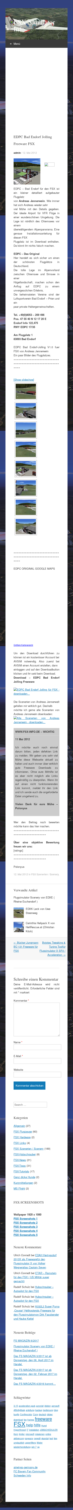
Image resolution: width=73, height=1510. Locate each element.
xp (38, 1446)
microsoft (30, 1434)
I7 (27, 1429)
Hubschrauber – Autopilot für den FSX (34, 1289)
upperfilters (30, 1442)
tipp (55, 1438)
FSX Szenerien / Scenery (45, 874)
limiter (22, 1434)
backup (38, 1410)
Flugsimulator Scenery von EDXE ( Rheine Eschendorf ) (34, 899)
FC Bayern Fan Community (30, 1471)
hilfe (37, 1424)
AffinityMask (19, 1410)
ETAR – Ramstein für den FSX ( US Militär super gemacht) (35, 1277)
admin (17, 153)
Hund (44, 1425)
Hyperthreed (20, 1429)
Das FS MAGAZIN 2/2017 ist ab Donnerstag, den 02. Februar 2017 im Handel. (35, 1374)
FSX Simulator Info (34, 25)
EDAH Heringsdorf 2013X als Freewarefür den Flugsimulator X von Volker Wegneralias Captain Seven (35, 1261)
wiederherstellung (22, 1446)
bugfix (16, 1414)
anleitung (30, 1410)
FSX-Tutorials (21, 1171)
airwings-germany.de (26, 1467)
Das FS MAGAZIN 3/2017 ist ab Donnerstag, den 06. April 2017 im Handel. (34, 1360)
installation (34, 1429)
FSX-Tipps (20, 1166)
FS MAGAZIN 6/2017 (26, 1340)
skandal (45, 1438)
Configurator (26, 1414)
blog (56, 1410)
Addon (47, 1405)
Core (35, 1414)
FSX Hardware (22, 1137)
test (51, 1438)
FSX (19, 1424)
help (29, 1424)
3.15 (16, 1405)
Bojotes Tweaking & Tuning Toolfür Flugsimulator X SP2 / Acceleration (52, 949)
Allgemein (19, 1126)
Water (40, 1442)
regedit (37, 1438)
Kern (16, 1434)
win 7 (33, 1446)
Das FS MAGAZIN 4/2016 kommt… (35, 1384)
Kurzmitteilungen (23, 1183)
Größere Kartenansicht (23, 645)
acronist (40, 1405)
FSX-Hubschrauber (25, 1154)
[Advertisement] (36, 86)
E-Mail (18, 1056)
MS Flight (19, 1188)
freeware (43, 1418)
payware (29, 1438)
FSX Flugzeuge (23, 1131)
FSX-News (20, 1160)
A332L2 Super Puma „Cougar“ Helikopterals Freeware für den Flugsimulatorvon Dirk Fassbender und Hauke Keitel (36, 1312)
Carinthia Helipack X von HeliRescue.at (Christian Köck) (40, 927)
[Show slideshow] (24, 380)
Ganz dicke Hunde (24, 1177)
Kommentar (21, 1000)
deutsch (42, 1414)
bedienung (48, 1410)
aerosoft (55, 1405)
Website (18, 1070)
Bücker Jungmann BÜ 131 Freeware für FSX (26, 947)
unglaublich (19, 1442)
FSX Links (20, 1143)
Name (18, 1042)
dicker (50, 1414)
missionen (40, 1434)
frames (30, 1419)
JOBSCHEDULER (49, 1429)
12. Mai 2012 (30, 152)
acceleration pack (27, 1405)
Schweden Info (22, 1475)
